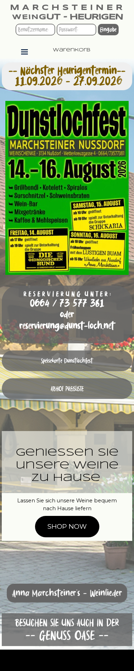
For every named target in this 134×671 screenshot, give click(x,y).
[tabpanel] (67, 314)
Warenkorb (71, 50)
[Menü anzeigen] (24, 51)
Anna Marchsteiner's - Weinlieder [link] (67, 593)
